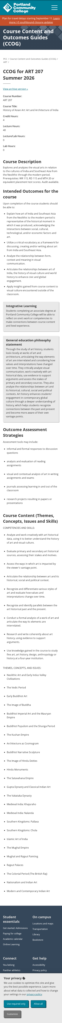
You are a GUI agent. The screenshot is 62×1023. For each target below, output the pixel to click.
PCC (5, 58)
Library (36, 934)
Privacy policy (40, 970)
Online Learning (11, 944)
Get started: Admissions (15, 928)
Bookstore (38, 939)
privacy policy (34, 994)
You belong (8, 964)
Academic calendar (13, 938)
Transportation (40, 928)
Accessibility (39, 964)
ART (5, 62)
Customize (12, 1013)
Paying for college (12, 933)
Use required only (16, 1003)
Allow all (38, 1003)
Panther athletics (11, 970)
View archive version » (15, 89)
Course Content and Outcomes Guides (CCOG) (28, 37)
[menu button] (54, 7)
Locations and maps (43, 923)
